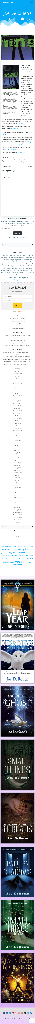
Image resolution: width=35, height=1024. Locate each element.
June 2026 (17, 371)
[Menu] (31, 2)
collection (19, 546)
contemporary (9, 160)
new (9, 555)
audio (2, 546)
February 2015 (17, 465)
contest (27, 546)
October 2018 (17, 415)
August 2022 (17, 386)
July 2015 (17, 453)
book (7, 546)
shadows (21, 558)
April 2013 (17, 502)
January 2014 (17, 487)
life (18, 552)
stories (8, 562)
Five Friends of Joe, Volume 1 (22, 356)
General (15, 158)
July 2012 (17, 522)
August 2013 (17, 497)
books (10, 546)
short (26, 558)
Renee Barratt (9, 356)
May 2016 (17, 435)
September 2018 (17, 418)
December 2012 (17, 512)
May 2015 (17, 458)
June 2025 (17, 376)
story (13, 562)
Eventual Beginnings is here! (17, 340)
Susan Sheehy (5, 352)
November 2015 (17, 443)
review (8, 558)
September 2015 (17, 448)
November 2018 (17, 413)
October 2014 (17, 470)
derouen (16, 160)
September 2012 (17, 517)
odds (20, 555)
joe (6, 162)
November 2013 (17, 490)
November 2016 (17, 430)
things (22, 162)
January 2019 (17, 408)
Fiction (10, 158)
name (6, 555)
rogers (12, 558)
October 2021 (17, 393)
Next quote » (17, 280)
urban (26, 162)
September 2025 (17, 373)
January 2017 (17, 428)
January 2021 (17, 401)
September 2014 (17, 472)
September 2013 (17, 495)
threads (25, 562)
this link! (4, 134)
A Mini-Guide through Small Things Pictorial (20, 359)
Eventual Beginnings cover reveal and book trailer (18, 345)
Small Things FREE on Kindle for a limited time (17, 335)
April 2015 (17, 460)
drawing (10, 549)
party (23, 555)
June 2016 (17, 433)
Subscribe (17, 233)
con (23, 546)
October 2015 (17, 445)
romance (14, 162)
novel (9, 162)
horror (29, 160)
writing (19, 565)
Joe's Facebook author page (17, 318)
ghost (3, 552)
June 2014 (17, 480)
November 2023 (17, 383)
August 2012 (17, 520)
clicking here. (21, 123)
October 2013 (17, 492)
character (14, 546)
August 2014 (17, 475)
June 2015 (17, 455)
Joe (4, 62)
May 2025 (17, 378)
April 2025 (17, 381)
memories (23, 552)
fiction (25, 160)
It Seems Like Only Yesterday (17, 338)
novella (17, 555)
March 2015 (17, 463)
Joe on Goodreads (17, 326)
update (30, 562)
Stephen (5, 359)
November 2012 (17, 515)
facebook (15, 550)
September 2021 (17, 396)
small (18, 162)
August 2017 (17, 423)
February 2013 (17, 507)
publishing (31, 555)
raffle (2, 558)
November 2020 (17, 403)
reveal (5, 558)
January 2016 (17, 440)
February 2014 (17, 485)
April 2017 (17, 425)
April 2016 (17, 438)
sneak (4, 562)
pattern (26, 555)
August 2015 (17, 450)
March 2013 (17, 505)
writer (15, 565)
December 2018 (17, 411)
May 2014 (17, 482)
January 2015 (17, 468)
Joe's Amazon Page (17, 328)
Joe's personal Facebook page (17, 321)
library (15, 552)
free (33, 550)
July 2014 (17, 477)
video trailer (21, 153)
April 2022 (17, 388)
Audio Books (17, 534)
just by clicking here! (11, 149)
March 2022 (17, 391)
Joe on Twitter (17, 323)
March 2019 (17, 406)
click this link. (15, 129)
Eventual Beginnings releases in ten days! (17, 343)
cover (32, 546)
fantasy (21, 160)
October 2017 (17, 420)
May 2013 (17, 500)
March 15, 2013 (11, 62)
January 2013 (17, 510)
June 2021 (17, 398)
